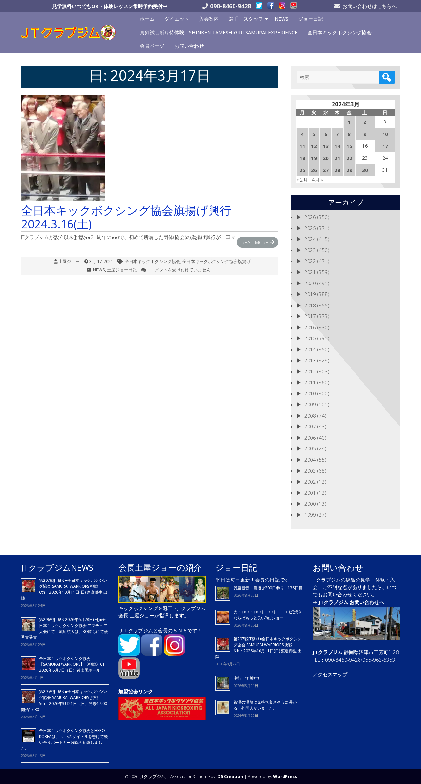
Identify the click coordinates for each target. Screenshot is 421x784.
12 (314, 146)
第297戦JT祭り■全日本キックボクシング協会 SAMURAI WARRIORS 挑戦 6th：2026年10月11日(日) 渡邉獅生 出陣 (64, 589)
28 (337, 170)
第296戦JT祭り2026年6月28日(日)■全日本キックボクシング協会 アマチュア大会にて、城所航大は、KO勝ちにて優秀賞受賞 (64, 628)
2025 (310, 228)
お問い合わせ (189, 45)
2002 (310, 481)
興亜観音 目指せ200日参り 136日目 (270, 588)
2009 (310, 404)
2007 (310, 426)
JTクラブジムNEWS (57, 567)
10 (385, 134)
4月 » (317, 179)
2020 (310, 283)
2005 (310, 448)
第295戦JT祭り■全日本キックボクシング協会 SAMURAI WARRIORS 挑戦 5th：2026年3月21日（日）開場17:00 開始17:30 (64, 700)
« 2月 (302, 179)
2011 (310, 382)
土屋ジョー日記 (122, 270)
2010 (310, 393)
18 (302, 158)
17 (385, 146)
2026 (310, 217)
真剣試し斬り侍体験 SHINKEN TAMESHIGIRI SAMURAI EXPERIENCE (219, 32)
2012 (310, 371)
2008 (310, 415)
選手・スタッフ (246, 18)
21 (337, 158)
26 (314, 170)
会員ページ (152, 45)
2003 (310, 470)
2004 (310, 459)
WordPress (285, 776)
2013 (310, 360)
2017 (310, 316)
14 (337, 146)
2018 (310, 305)
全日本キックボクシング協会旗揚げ (216, 261)
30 (365, 170)
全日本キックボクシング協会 (340, 32)
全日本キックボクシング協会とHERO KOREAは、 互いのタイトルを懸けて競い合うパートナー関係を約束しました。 (64, 739)
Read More (255, 242)
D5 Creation (230, 776)
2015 (310, 338)
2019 (310, 294)
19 (314, 158)
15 (349, 146)
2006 (310, 437)
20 (326, 158)
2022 (310, 261)
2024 (310, 239)
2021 (310, 272)
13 (326, 146)
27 (326, 170)
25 (302, 170)
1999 (310, 514)
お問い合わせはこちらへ (369, 6)
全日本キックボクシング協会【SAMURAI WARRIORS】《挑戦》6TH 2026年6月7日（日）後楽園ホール (73, 664)
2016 (310, 327)
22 (349, 158)
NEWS (281, 18)
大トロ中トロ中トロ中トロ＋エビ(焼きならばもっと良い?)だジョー (268, 615)
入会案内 (209, 18)
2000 (310, 503)
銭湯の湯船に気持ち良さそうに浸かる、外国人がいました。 (265, 705)
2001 (310, 492)
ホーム (147, 18)
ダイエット (176, 18)
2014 (310, 349)
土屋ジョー (69, 261)
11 (302, 146)
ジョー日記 (310, 18)
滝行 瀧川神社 (247, 678)
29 (349, 170)
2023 (310, 250)
